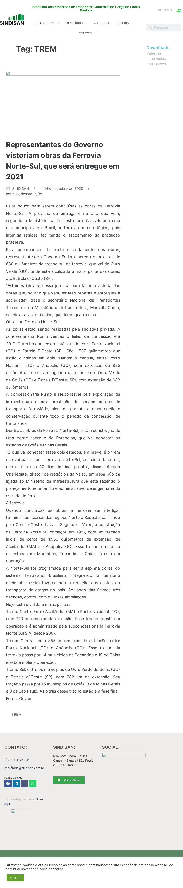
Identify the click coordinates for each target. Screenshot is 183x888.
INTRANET (165, 10)
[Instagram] (24, 783)
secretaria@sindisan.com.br (24, 768)
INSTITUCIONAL (44, 23)
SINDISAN (20, 188)
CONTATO (85, 33)
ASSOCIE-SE (102, 23)
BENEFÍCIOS (74, 23)
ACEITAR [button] (15, 878)
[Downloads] (140, 50)
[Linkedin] (16, 783)
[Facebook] (8, 783)
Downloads (158, 47)
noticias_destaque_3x (24, 194)
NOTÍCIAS (123, 23)
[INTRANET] (178, 10)
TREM (16, 714)
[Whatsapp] (32, 783)
